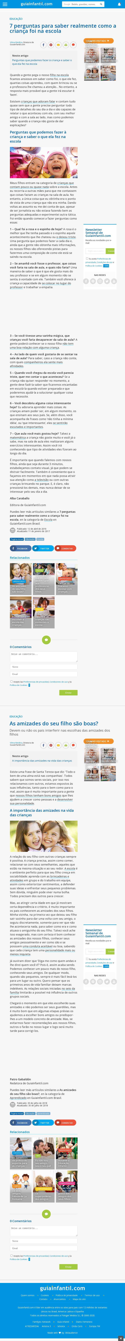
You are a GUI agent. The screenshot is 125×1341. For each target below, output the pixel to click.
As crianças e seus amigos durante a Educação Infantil (65, 1160)
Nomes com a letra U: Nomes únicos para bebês (106, 71)
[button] (13, 6)
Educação (16, 19)
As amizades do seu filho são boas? (19, 588)
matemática (18, 437)
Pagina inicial (17, 539)
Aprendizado (19, 581)
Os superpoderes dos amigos (43, 1196)
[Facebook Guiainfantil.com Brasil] (86, 281)
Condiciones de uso (59, 681)
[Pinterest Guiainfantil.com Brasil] (93, 281)
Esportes (17, 1153)
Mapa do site (79, 1299)
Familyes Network (41, 1321)
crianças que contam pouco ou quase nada (42, 185)
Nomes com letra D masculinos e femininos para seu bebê (92, 70)
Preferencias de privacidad (36, 681)
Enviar (68, 692)
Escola (48, 519)
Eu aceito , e (100, 262)
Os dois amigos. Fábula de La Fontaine (19, 1195)
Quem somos (27, 1295)
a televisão (42, 480)
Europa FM (94, 1326)
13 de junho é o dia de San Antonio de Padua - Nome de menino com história (92, 51)
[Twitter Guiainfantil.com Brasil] (107, 281)
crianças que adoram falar (38, 101)
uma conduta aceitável (37, 946)
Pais (38, 1156)
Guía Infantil (63, 1321)
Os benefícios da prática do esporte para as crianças (20, 1162)
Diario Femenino (84, 1321)
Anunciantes (60, 1299)
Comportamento (43, 1189)
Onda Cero (77, 1326)
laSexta (61, 1326)
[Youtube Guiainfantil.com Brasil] (114, 281)
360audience (71, 1332)
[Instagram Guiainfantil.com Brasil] (100, 281)
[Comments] (73, 45)
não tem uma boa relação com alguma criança (41, 345)
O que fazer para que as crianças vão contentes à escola (42, 619)
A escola (69, 868)
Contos (16, 1186)
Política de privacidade (67, 1295)
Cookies (45, 1295)
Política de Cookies (18, 685)
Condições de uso (104, 262)
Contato (43, 1299)
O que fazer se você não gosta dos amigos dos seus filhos (65, 1193)
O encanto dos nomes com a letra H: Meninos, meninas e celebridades (109, 54)
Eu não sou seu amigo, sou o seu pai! (43, 1163)
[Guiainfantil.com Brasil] (37, 5)
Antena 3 (46, 1326)
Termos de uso (92, 1295)
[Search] (101, 4)
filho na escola (59, 75)
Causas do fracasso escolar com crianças (65, 587)
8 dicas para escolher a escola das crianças (19, 621)
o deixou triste (66, 237)
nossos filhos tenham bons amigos (38, 795)
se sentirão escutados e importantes (39, 425)
